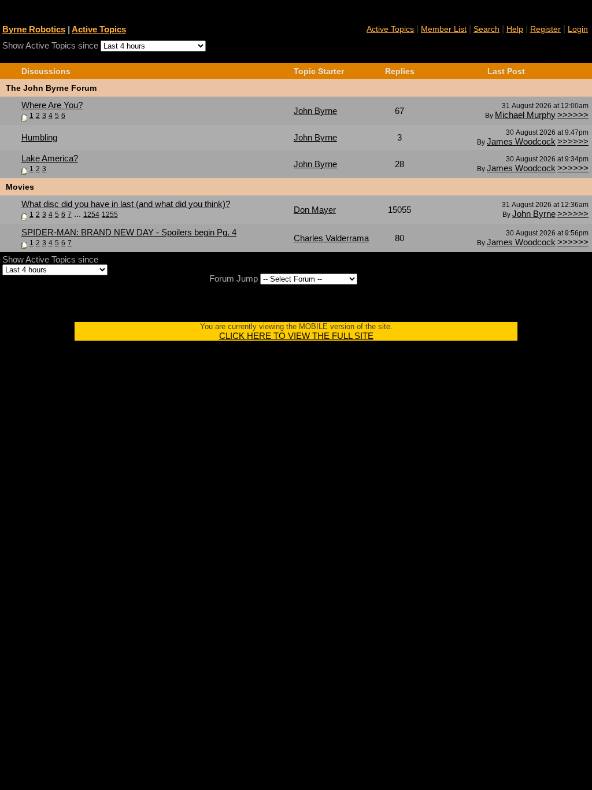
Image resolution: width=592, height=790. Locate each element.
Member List (444, 29)
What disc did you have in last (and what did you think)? (125, 204)
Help (514, 29)
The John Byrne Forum (51, 88)
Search (486, 29)
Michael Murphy (525, 115)
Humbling (39, 137)
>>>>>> (573, 115)
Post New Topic (560, 56)
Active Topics (99, 29)
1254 (91, 215)
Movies (20, 186)
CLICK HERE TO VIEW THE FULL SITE (296, 336)
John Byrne (315, 111)
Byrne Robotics (33, 29)
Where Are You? (52, 105)
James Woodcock (521, 141)
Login (578, 29)
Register (545, 29)
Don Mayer (315, 210)
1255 (110, 215)
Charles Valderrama (331, 238)
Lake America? (49, 158)
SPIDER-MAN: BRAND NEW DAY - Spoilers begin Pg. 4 (128, 232)
